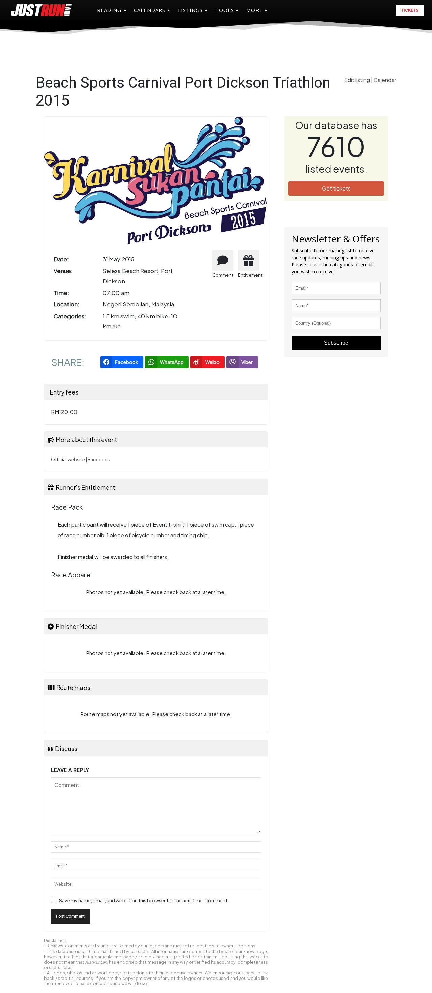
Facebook (99, 459)
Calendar (385, 79)
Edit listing (357, 79)
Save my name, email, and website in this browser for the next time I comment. (144, 900)
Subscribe (336, 343)
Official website (68, 459)
